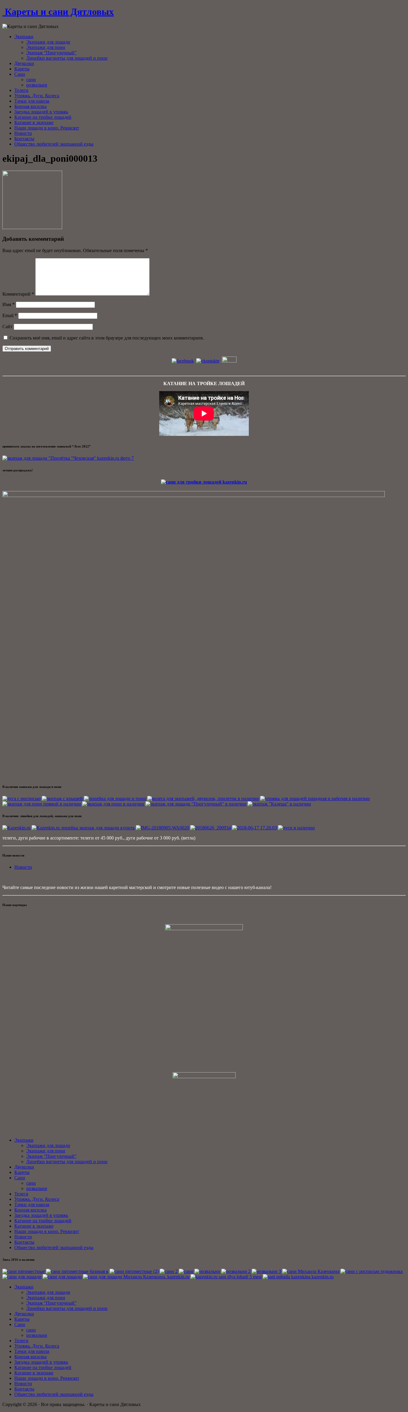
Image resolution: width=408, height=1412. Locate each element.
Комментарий (18, 294)
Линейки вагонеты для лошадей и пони (67, 58)
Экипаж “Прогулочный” (51, 52)
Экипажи (23, 36)
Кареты (22, 68)
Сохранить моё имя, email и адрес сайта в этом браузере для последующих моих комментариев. (107, 337)
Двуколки (24, 63)
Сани (19, 74)
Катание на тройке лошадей (42, 117)
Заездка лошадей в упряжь (41, 111)
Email (9, 315)
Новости (23, 133)
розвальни (36, 84)
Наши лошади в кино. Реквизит (46, 127)
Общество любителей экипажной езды (53, 143)
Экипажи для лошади (48, 41)
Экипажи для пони (45, 47)
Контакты (24, 138)
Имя (8, 304)
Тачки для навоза (31, 101)
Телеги (21, 90)
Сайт (7, 326)
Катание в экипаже (33, 122)
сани (31, 79)
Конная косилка (30, 106)
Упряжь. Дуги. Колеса (36, 95)
